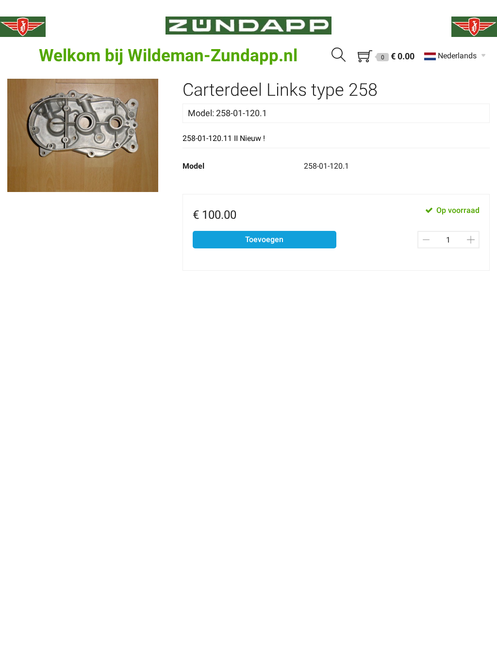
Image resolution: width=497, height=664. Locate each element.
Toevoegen (264, 239)
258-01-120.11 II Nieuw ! (223, 138)
